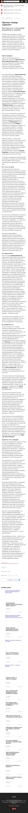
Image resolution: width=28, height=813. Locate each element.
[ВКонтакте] (9, 575)
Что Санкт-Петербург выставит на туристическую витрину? (13, 742)
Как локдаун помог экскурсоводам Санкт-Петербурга (12, 704)
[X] (14, 575)
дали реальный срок (19, 208)
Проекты (3, 567)
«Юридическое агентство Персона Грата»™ (10, 563)
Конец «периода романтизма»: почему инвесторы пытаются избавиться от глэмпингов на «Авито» (13, 629)
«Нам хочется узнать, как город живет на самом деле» (14, 716)
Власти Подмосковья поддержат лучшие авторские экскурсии (12, 692)
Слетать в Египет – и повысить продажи (11, 678)
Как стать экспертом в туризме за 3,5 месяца (12, 653)
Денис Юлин (5, 571)
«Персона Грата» (12, 174)
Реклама (14, 796)
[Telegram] (16, 575)
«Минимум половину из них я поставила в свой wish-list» (14, 729)
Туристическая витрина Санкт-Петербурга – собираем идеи (12, 753)
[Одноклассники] (12, 575)
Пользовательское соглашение (14, 806)
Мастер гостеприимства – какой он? (13, 766)
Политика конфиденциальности (14, 805)
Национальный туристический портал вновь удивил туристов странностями (14, 604)
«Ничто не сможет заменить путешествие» (14, 777)
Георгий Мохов (21, 174)
